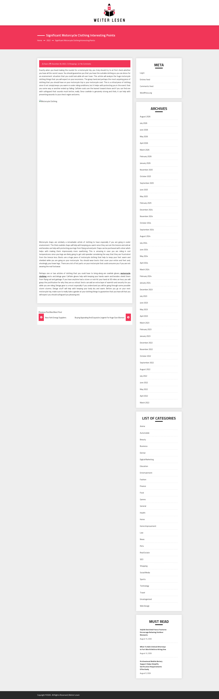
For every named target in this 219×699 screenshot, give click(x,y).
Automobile (144, 432)
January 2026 (145, 163)
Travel (142, 592)
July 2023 (143, 296)
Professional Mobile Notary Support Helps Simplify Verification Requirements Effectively (151, 665)
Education (144, 466)
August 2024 (145, 236)
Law (141, 532)
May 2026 (144, 136)
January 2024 (145, 282)
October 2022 (145, 356)
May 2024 (144, 256)
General (143, 506)
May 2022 (144, 389)
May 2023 (144, 309)
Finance (143, 486)
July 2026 (143, 123)
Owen (46, 64)
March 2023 (144, 322)
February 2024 (145, 276)
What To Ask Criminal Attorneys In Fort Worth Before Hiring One (153, 648)
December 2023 (146, 289)
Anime (142, 426)
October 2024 (145, 222)
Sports (143, 579)
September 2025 (147, 183)
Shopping (72, 64)
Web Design (144, 605)
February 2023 (145, 329)
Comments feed (146, 86)
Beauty (143, 439)
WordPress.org (146, 92)
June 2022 (144, 382)
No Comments (85, 64)
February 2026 (145, 156)
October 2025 (145, 176)
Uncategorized (146, 599)
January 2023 (145, 336)
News (142, 539)
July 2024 (143, 243)
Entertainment (146, 472)
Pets (142, 546)
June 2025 (144, 189)
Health (142, 512)
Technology (144, 585)
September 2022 (147, 362)
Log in (142, 72)
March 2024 (144, 269)
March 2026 (144, 149)
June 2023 (144, 302)
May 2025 (144, 196)
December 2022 (146, 342)
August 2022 (145, 369)
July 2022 (143, 376)
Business (144, 446)
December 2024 (146, 209)
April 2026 (144, 143)
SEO (141, 559)
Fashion (143, 479)
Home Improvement (148, 526)
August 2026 (145, 116)
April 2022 (144, 395)
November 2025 (146, 169)
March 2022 (144, 402)
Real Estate (145, 552)
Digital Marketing (147, 459)
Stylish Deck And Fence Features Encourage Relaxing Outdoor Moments (153, 632)
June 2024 (144, 249)
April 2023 (144, 316)
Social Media (145, 572)
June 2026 (144, 129)
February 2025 (145, 203)
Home (142, 519)
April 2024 (144, 262)
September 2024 (147, 229)
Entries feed (145, 79)
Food (142, 492)
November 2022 (146, 349)
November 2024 (146, 216)
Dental (142, 452)
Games (143, 499)
